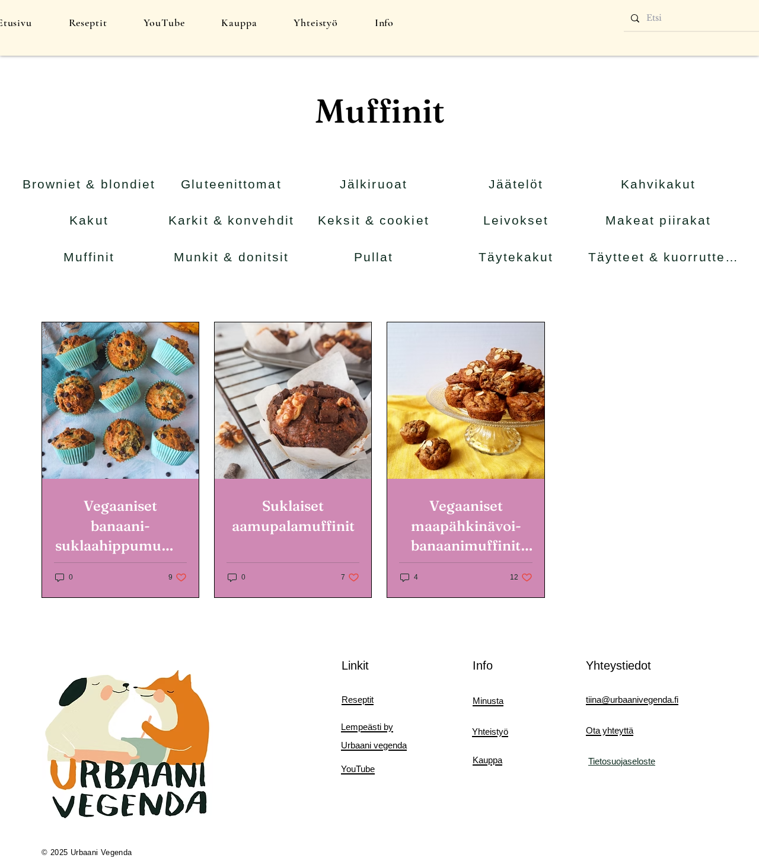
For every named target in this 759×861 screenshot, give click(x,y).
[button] (88, 22)
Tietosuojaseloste (621, 761)
